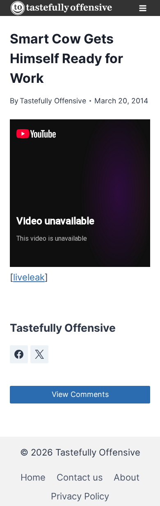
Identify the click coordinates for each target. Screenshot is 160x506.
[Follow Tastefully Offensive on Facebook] (19, 354)
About (126, 477)
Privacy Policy (80, 496)
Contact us (80, 477)
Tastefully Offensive (53, 100)
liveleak (29, 277)
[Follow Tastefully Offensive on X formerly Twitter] (39, 354)
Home (33, 477)
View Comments (80, 394)
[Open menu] (142, 8)
